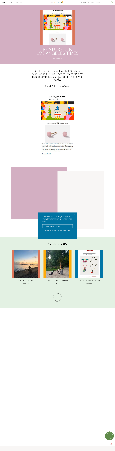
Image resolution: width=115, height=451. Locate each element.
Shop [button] (4, 2)
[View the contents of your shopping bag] (111, 2)
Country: (23, 2)
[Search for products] (103, 2)
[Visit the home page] (57, 2)
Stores (92, 2)
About (16, 2)
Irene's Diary (10, 2)
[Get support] (109, 435)
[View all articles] (57, 297)
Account (98, 2)
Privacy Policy (66, 230)
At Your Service (85, 2)
